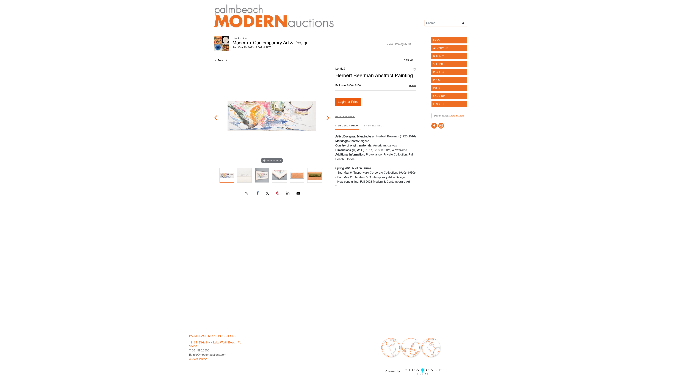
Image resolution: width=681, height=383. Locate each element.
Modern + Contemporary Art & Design (270, 43)
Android (453, 116)
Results (438, 72)
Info (436, 88)
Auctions (440, 48)
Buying (438, 56)
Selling (439, 64)
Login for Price (348, 102)
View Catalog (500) (399, 44)
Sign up (439, 96)
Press (437, 80)
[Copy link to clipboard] (247, 193)
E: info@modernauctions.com (207, 355)
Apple (461, 116)
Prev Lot (222, 60)
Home (437, 40)
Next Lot (409, 60)
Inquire (412, 85)
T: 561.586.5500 (199, 350)
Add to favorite (414, 69)
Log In (438, 104)
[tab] (347, 127)
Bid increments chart (345, 117)
